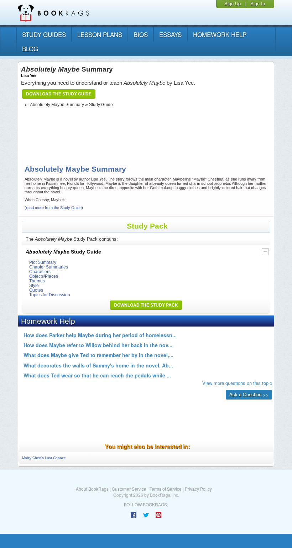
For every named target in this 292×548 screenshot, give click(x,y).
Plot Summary (42, 262)
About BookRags (92, 489)
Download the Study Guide (59, 94)
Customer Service (129, 489)
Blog (30, 48)
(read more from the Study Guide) (54, 207)
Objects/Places (43, 276)
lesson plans (99, 34)
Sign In (257, 3)
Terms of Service (166, 489)
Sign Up (232, 3)
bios (141, 34)
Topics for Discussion (49, 294)
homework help (219, 34)
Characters (40, 271)
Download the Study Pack (146, 305)
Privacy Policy (198, 489)
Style (34, 285)
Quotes (36, 290)
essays (170, 34)
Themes (37, 280)
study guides (44, 34)
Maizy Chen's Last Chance (44, 458)
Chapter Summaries (48, 267)
